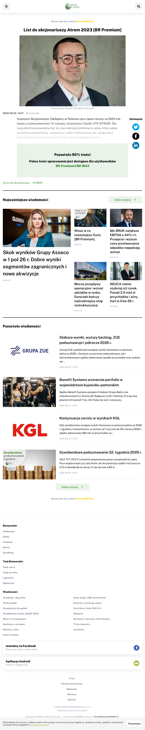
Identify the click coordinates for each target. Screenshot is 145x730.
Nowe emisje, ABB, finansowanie (89, 597)
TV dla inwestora (81, 624)
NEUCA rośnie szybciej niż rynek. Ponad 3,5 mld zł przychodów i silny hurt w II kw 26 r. (124, 292)
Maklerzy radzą (11, 629)
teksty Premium (11, 635)
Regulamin (71, 689)
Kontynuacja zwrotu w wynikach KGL (89, 418)
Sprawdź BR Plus (85, 21)
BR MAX (83, 166)
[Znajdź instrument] (138, 6)
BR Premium (65, 166)
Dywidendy (8, 552)
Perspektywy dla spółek (15, 608)
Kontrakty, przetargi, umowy (87, 603)
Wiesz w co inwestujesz (14, 619)
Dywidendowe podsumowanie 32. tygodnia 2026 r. (100, 452)
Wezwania (78, 613)
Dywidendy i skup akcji (14, 597)
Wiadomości (9, 531)
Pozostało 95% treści (72, 154)
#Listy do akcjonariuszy (16, 182)
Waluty (6, 547)
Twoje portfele (10, 572)
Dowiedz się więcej (39, 725)
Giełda (6, 537)
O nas (72, 678)
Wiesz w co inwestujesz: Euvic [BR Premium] (87, 235)
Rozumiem (134, 723)
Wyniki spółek (10, 603)
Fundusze (7, 542)
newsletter (78, 629)
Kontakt (72, 699)
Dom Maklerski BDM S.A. (106, 717)
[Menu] (6, 6)
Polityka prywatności (71, 684)
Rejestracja (8, 583)
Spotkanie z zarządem (14, 624)
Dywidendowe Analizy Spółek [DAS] (21, 613)
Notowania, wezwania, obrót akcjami (91, 619)
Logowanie (8, 578)
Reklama (71, 694)
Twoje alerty (9, 567)
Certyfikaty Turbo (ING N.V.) (87, 608)
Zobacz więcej (122, 199)
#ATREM (37, 182)
